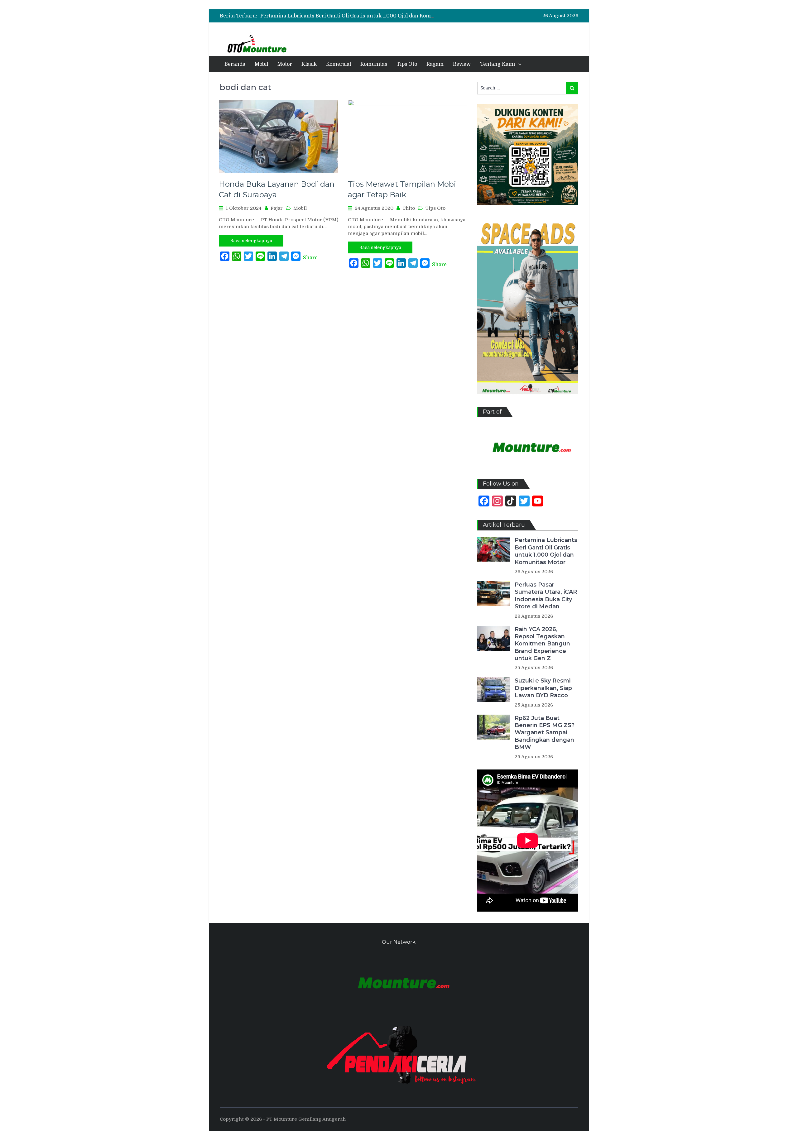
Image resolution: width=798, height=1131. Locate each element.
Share (310, 258)
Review (462, 64)
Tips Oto (407, 64)
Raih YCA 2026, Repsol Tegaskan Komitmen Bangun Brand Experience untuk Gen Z (542, 644)
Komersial (338, 64)
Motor (284, 64)
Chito (408, 208)
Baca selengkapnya (251, 240)
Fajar (277, 208)
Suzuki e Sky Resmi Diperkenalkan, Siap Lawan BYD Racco (543, 688)
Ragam (435, 64)
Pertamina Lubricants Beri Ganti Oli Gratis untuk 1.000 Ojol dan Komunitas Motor (361, 16)
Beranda (234, 64)
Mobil (261, 64)
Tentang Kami (497, 64)
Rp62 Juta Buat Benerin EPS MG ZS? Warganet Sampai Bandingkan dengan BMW (544, 733)
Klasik (309, 64)
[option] (347, 15)
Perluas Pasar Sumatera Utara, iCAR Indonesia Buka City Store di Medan (546, 595)
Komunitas (373, 64)
